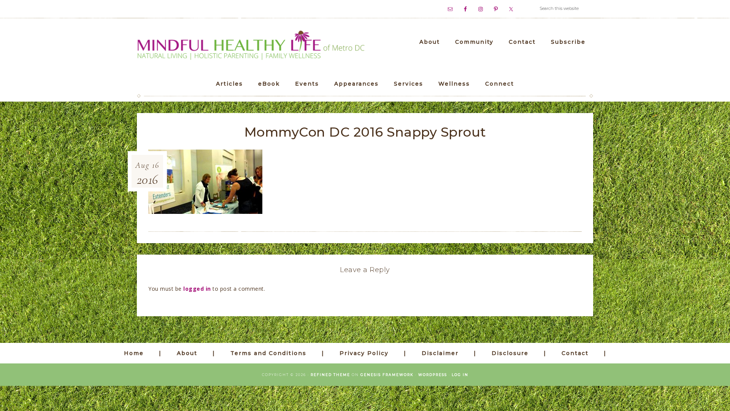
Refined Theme (330, 375)
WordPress (432, 375)
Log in (460, 375)
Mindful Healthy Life (251, 46)
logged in (197, 288)
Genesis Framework (387, 375)
